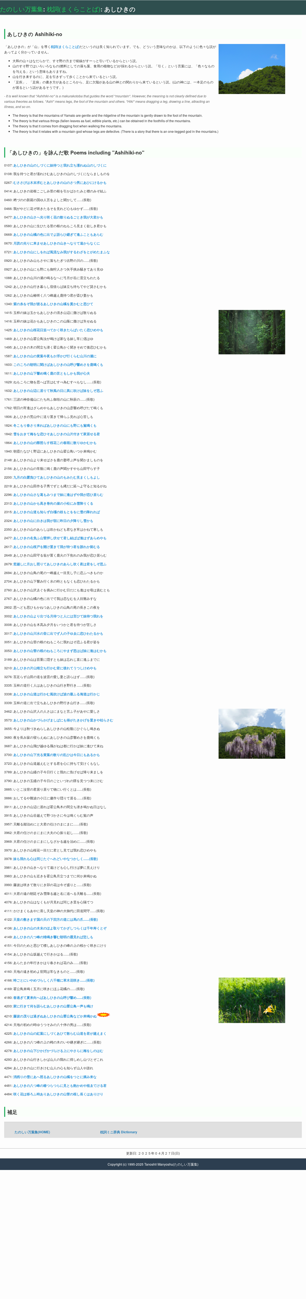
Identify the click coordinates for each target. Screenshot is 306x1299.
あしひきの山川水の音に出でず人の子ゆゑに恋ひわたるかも (58, 633)
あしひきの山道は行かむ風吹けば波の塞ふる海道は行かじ (56, 694)
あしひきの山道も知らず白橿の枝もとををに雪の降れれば (56, 511)
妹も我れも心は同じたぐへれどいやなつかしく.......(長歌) (55, 858)
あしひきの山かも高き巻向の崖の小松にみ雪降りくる (53, 503)
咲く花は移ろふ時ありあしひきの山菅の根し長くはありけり (58, 1094)
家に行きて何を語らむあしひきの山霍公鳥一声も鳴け (53, 1006)
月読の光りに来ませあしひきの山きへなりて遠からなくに (56, 243)
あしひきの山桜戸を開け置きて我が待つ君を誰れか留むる (56, 546)
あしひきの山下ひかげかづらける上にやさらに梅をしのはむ (58, 1050)
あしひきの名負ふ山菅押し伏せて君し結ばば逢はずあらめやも (60, 537)
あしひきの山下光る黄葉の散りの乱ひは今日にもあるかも (56, 754)
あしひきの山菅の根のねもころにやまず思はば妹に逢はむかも (60, 650)
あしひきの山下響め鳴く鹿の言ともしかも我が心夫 (51, 373)
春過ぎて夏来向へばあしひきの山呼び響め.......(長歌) (52, 997)
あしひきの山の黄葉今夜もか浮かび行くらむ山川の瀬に (55, 356)
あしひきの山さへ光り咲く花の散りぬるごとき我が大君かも (58, 217)
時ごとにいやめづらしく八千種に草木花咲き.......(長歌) (54, 980)
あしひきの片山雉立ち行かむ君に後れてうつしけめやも (55, 668)
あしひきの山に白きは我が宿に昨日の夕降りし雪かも (53, 520)
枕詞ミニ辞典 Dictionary (118, 1132)
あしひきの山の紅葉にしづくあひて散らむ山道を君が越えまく (60, 1033)
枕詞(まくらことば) (74, 9)
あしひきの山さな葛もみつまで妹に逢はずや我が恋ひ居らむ (58, 494)
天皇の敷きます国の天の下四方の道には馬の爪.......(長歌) (55, 919)
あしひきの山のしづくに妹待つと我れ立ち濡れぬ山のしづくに (60, 165)
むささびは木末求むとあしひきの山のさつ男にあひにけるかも (60, 182)
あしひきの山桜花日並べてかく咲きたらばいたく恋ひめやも (58, 329)
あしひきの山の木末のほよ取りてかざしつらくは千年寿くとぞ (60, 928)
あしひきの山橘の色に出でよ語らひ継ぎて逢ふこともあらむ (58, 234)
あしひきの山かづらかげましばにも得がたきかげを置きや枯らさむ (63, 720)
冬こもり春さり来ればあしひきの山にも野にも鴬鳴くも (55, 425)
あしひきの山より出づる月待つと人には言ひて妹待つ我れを (58, 616)
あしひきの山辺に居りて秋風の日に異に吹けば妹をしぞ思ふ (58, 390)
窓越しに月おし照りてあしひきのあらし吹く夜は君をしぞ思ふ (60, 564)
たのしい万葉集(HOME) (32, 1132)
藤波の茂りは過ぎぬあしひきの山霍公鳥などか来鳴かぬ (55, 1016)
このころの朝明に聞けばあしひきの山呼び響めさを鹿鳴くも (58, 364)
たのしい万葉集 (21, 9)
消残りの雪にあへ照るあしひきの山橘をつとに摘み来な (55, 1076)
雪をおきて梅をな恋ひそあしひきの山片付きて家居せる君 (56, 433)
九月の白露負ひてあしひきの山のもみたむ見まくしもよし (56, 477)
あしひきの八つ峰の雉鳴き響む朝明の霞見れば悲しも (53, 936)
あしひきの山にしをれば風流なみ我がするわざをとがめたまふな (61, 252)
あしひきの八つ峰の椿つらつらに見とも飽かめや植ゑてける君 (60, 1085)
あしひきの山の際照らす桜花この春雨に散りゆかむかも (55, 442)
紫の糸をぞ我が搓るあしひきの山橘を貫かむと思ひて (53, 303)
